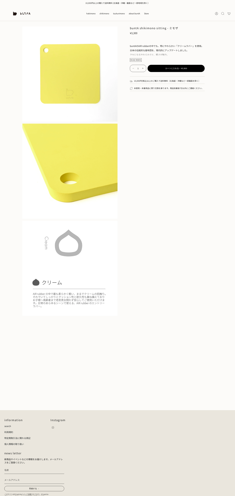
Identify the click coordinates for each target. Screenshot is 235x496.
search (7, 426)
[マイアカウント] (216, 13)
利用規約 (8, 432)
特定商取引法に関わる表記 (17, 438)
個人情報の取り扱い (14, 444)
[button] (91, 13)
